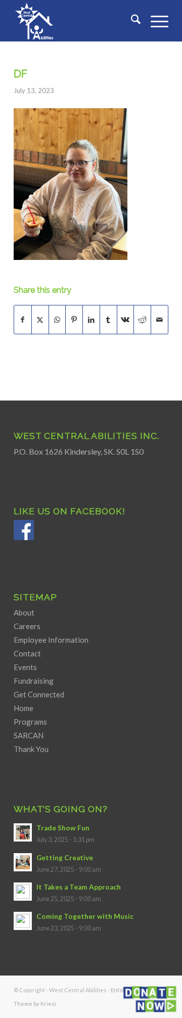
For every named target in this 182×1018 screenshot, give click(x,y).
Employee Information (51, 639)
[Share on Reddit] (142, 319)
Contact (27, 653)
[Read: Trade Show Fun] (23, 832)
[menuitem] (131, 21)
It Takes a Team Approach (78, 887)
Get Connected (39, 694)
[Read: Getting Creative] (23, 862)
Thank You (31, 749)
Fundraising (34, 680)
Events (25, 667)
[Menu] (154, 21)
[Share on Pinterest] (74, 319)
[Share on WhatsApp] (57, 319)
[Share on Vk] (125, 319)
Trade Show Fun (62, 828)
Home (23, 708)
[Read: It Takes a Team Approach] (23, 891)
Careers (27, 626)
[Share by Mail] (159, 319)
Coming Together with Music (84, 916)
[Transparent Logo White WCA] (76, 21)
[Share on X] (40, 319)
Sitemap (35, 597)
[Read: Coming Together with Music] (23, 921)
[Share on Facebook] (22, 319)
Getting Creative (64, 858)
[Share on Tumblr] (108, 319)
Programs (30, 721)
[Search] (131, 21)
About (24, 612)
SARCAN (28, 735)
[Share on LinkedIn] (91, 319)
